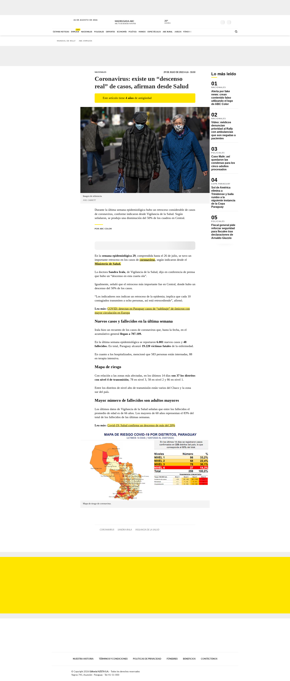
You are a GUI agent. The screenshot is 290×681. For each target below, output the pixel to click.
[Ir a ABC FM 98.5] (226, 31)
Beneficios (189, 659)
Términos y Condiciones (113, 659)
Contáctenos (209, 659)
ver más (166, 22)
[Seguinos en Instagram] (216, 22)
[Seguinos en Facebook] (201, 22)
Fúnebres (172, 659)
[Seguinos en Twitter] (206, 22)
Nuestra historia (83, 659)
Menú (235, 22)
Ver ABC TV (131, 21)
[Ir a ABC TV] (203, 31)
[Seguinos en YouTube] (211, 22)
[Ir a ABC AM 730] (212, 31)
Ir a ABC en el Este (82, 23)
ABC (62, 21)
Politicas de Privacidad (147, 659)
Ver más (224, 94)
